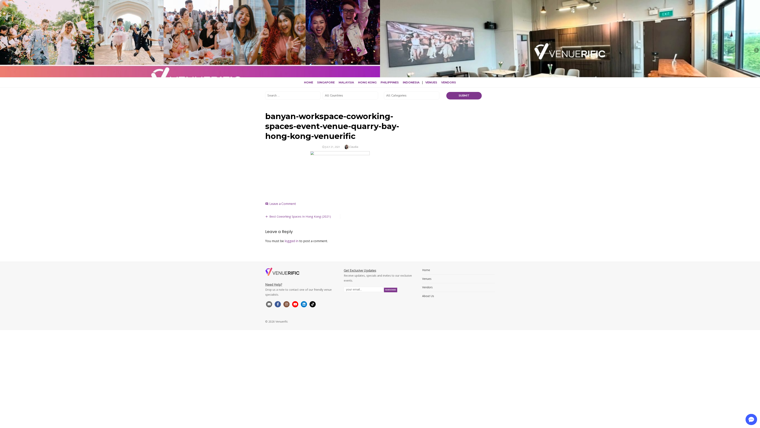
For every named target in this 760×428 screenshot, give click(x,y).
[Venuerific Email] (269, 304)
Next (756, 51)
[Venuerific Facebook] (278, 304)
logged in (291, 241)
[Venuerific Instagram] (287, 304)
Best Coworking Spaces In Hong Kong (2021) (300, 216)
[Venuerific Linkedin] (304, 304)
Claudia (353, 147)
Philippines (390, 82)
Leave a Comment (282, 204)
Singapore (326, 82)
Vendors (448, 82)
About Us (428, 296)
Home (308, 82)
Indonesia (411, 82)
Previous (4, 51)
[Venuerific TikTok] (313, 304)
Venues (431, 82)
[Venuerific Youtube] (295, 304)
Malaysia (346, 82)
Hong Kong (367, 82)
